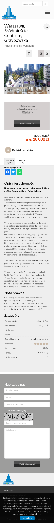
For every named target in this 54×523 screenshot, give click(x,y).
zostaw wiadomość (27, 124)
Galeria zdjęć (41, 53)
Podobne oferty (21, 161)
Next (48, 90)
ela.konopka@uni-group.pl (27, 109)
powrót (46, 26)
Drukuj (47, 53)
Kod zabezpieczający (16, 410)
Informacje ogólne (9, 161)
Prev (5, 90)
